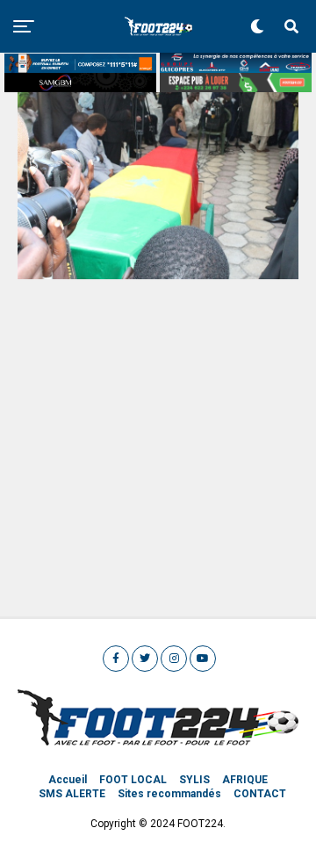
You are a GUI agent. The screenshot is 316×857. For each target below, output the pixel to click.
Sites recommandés (169, 794)
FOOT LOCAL (133, 780)
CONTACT (259, 794)
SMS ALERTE (72, 794)
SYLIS (194, 780)
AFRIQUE (245, 780)
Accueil (67, 780)
